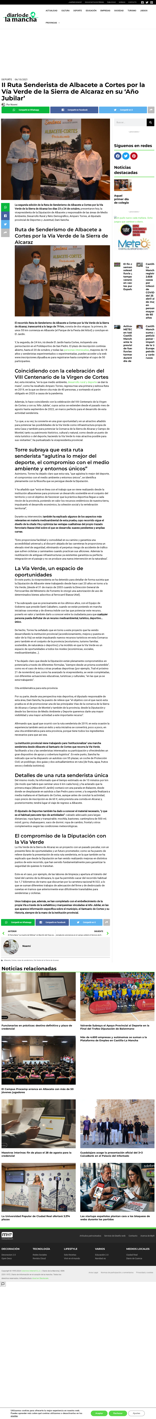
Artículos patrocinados (90, 1236)
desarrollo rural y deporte (82, 382)
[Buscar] (150, 122)
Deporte (7, 79)
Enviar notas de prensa (94, 2)
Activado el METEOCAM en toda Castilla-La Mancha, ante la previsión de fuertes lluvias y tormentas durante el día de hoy (131, 344)
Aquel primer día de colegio (121, 199)
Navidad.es (100, 1258)
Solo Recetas (70, 1255)
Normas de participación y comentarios (117, 1273)
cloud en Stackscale (40, 1278)
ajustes (14, 1416)
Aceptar (99, 1413)
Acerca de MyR (147, 1236)
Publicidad (111, 2)
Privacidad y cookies (144, 1273)
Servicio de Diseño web (115, 1236)
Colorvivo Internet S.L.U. (31, 1271)
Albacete (7, 960)
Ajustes (136, 1413)
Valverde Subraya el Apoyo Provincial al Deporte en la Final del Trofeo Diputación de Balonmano (114, 1027)
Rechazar (117, 1413)
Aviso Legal (93, 1273)
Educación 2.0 (101, 1255)
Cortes (13, 960)
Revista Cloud (39, 1258)
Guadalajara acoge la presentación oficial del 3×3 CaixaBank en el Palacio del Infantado (111, 1154)
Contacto (132, 2)
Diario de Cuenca (134, 1258)
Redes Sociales (40, 1255)
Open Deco (7, 1258)
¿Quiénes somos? (75, 2)
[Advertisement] (78, 52)
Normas (122, 2)
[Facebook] (142, 2)
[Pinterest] (151, 2)
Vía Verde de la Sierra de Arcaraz (46, 960)
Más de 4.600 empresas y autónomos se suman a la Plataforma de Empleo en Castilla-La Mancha (113, 1039)
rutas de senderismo (25, 960)
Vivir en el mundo (72, 1258)
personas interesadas (76, 349)
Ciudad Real (132, 1255)
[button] (58, 23)
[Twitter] (147, 2)
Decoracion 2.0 (9, 1255)
